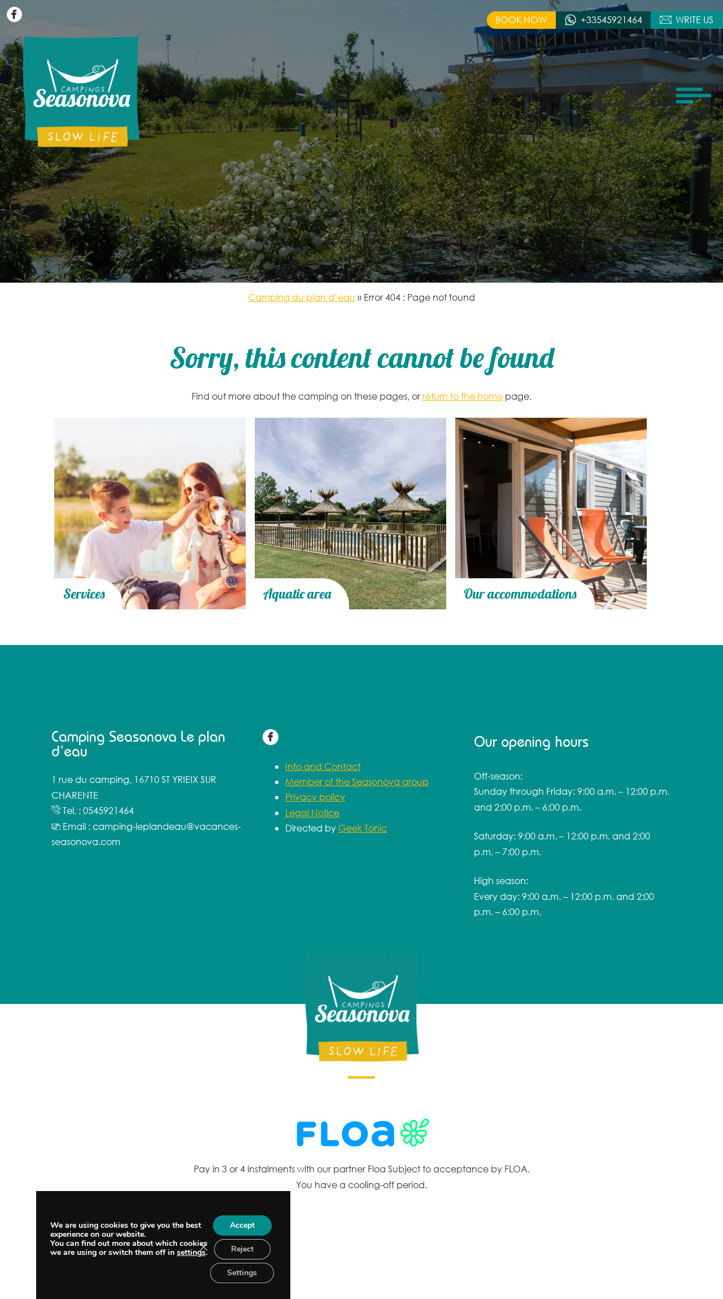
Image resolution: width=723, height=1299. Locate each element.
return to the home (463, 396)
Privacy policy (315, 797)
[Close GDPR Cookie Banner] (203, 1247)
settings (191, 1252)
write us (694, 19)
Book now (521, 19)
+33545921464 (611, 19)
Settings (242, 1272)
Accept (242, 1225)
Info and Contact (322, 766)
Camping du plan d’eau (301, 297)
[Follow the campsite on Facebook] (14, 14)
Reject (242, 1249)
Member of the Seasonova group (357, 781)
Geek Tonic (362, 828)
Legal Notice (312, 813)
